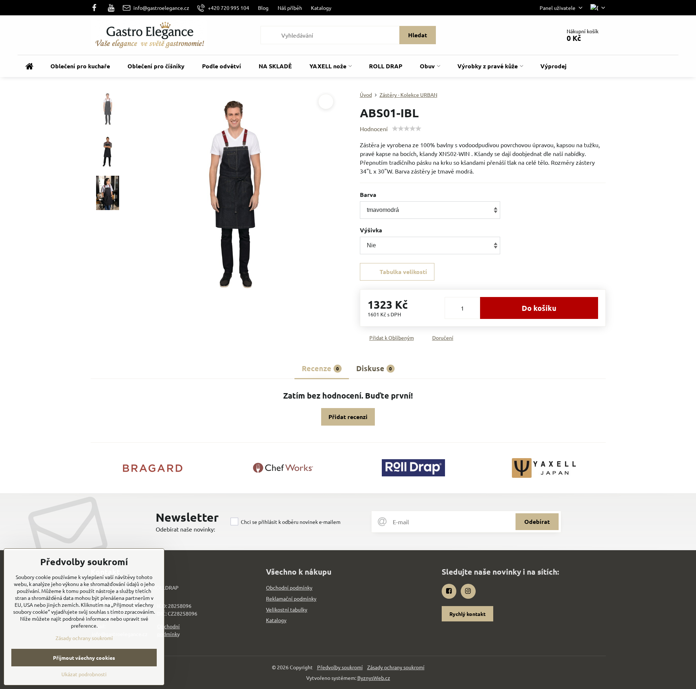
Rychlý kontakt (467, 613)
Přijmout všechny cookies (84, 657)
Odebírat (537, 521)
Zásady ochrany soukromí (396, 667)
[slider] (406, 129)
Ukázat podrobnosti (84, 674)
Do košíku (539, 308)
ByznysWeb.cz (373, 677)
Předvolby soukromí (340, 667)
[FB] (97, 7)
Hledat (417, 35)
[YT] (111, 7)
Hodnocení (374, 128)
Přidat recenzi (348, 416)
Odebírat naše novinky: (185, 529)
